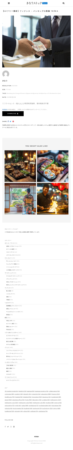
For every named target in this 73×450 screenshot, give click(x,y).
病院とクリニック (10, 308)
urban (26, 411)
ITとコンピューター (11, 261)
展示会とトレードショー (12, 356)
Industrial (27, 397)
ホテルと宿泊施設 (10, 344)
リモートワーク (10, 252)
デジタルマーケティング (12, 276)
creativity (18, 394)
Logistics (46, 400)
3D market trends (11, 391)
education (46, 394)
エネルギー (9, 374)
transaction (53, 93)
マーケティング (9, 273)
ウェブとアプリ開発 (11, 264)
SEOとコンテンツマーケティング (15, 285)
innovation (37, 397)
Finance (23, 93)
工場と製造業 (9, 365)
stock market (18, 408)
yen (59, 93)
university (19, 411)
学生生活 (8, 329)
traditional (9, 411)
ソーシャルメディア (11, 267)
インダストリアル (9, 362)
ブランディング (10, 279)
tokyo (56, 408)
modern (50, 402)
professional (33, 405)
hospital (19, 397)
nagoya (57, 402)
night (18, 405)
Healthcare (10, 397)
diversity (27, 394)
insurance (46, 397)
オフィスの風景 (10, 249)
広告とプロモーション (12, 282)
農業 (7, 371)
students (28, 408)
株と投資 (8, 291)
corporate (9, 394)
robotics (8, 408)
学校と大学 (9, 320)
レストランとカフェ (11, 380)
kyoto (28, 400)
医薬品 (8, 314)
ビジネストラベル (10, 335)
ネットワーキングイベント (13, 353)
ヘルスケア (7, 302)
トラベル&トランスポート (11, 332)
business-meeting (41, 391)
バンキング (9, 294)
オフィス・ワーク (9, 243)
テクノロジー (8, 258)
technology (47, 408)
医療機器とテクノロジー (12, 305)
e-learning (36, 394)
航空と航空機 (9, 341)
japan (28, 93)
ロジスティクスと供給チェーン (14, 338)
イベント (7, 347)
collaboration (54, 391)
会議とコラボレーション (12, 246)
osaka (24, 405)
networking (10, 405)
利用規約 (4, 109)
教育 (6, 317)
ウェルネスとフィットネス (13, 311)
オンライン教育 (10, 323)
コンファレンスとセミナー (13, 350)
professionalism (45, 405)
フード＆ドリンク (9, 377)
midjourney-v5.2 (44, 93)
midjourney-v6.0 (25, 402)
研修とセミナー (10, 326)
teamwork (37, 408)
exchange (17, 93)
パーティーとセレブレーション (14, 359)
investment (56, 397)
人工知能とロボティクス (12, 270)
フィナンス (7, 288)
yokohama (42, 411)
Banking (10, 93)
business (30, 391)
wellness (34, 411)
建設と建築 (9, 368)
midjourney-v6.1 (39, 402)
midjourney (34, 93)
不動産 (8, 299)
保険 (7, 296)
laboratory (36, 400)
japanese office (18, 400)
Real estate (56, 405)
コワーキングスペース (12, 255)
